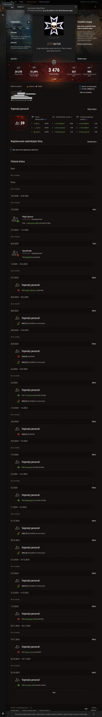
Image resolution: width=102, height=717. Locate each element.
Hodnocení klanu (54, 74)
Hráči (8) (24, 356)
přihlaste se (91, 89)
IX (29, 22)
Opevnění (13, 59)
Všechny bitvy (91, 142)
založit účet (94, 2)
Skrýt (94, 209)
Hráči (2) (24, 401)
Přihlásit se (83, 2)
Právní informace (44, 710)
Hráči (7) (24, 533)
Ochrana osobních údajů (29, 710)
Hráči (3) (24, 434)
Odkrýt (94, 278)
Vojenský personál (36, 219)
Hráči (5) (24, 362)
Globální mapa (81, 59)
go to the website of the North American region (58, 10)
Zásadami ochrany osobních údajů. (77, 714)
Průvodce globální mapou (84, 44)
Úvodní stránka (23, 7)
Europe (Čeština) (93, 709)
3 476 (54, 70)
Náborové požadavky (86, 92)
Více (54, 692)
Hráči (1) (24, 323)
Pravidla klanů (15, 710)
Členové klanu (91, 109)
